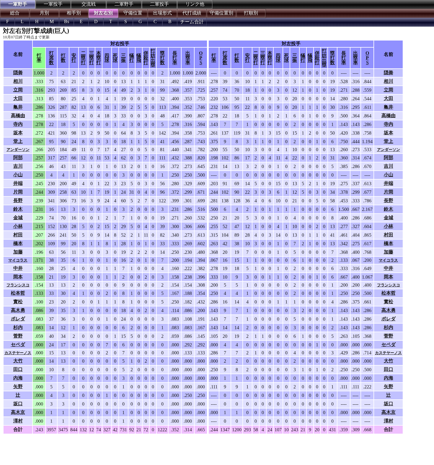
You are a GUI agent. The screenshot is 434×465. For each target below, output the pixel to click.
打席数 (51, 58)
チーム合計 (192, 21)
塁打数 (162, 58)
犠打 (131, 58)
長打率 (174, 58)
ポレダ (18, 318)
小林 (18, 226)
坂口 (18, 403)
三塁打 (91, 58)
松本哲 (18, 293)
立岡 (18, 89)
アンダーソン (18, 149)
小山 (18, 174)
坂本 (18, 132)
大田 (18, 98)
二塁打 (83, 58)
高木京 (18, 412)
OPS (201, 58)
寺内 (18, 124)
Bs (66, 21)
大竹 (18, 360)
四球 (107, 58)
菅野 (18, 335)
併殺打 (145, 58)
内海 (18, 377)
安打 (73, 58)
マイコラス (17, 260)
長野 (18, 200)
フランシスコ (18, 285)
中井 (18, 268)
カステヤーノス (17, 353)
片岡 (18, 191)
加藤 (18, 251)
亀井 (18, 106)
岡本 (18, 276)
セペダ (18, 344)
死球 (115, 58)
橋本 (18, 243)
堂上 (18, 141)
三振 (123, 58)
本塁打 (98, 58)
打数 (63, 58)
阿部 (18, 157)
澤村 (18, 420)
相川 (18, 81)
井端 (18, 183)
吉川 (18, 166)
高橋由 (18, 115)
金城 (18, 217)
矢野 (18, 386)
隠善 (18, 72)
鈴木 (18, 208)
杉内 (18, 327)
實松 (18, 301)
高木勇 (18, 310)
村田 (18, 234)
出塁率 (187, 58)
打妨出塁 (153, 57)
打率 (39, 58)
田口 (18, 369)
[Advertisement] (97, 449)
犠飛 (138, 58)
